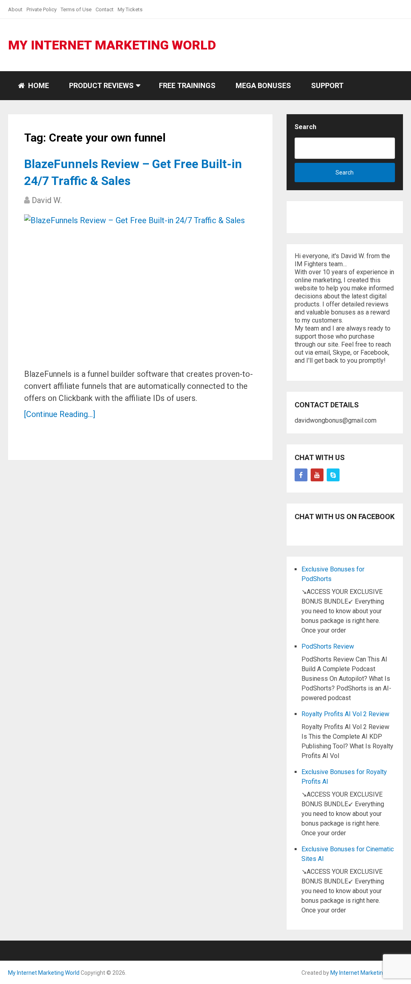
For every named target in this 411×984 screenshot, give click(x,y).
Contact (105, 9)
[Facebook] (301, 474)
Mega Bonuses (263, 85)
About (15, 9)
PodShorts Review (327, 646)
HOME (37, 85)
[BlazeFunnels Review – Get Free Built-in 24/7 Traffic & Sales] (134, 288)
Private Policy (41, 9)
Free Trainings (187, 85)
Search (305, 127)
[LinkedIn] (333, 474)
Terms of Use (76, 9)
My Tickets (130, 9)
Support (327, 85)
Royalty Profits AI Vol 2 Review (345, 714)
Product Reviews (101, 85)
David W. (47, 200)
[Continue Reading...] (59, 414)
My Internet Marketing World (112, 45)
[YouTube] (317, 474)
